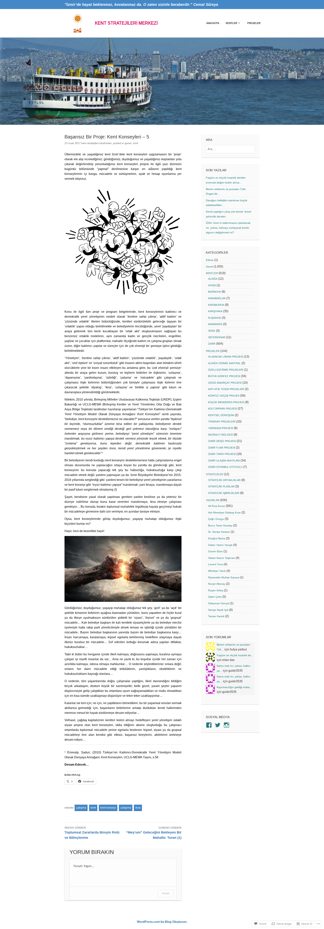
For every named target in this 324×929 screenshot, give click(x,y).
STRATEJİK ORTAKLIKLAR (224, 480)
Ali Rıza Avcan (216, 505)
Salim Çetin (215, 596)
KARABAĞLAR (217, 298)
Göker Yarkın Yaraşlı (220, 544)
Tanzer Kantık (216, 616)
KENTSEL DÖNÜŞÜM (221, 415)
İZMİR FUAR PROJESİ (221, 447)
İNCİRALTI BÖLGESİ (220, 434)
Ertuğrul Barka (216, 538)
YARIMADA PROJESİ (220, 428)
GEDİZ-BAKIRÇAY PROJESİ (225, 382)
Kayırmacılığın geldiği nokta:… (235, 687)
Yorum (166, 893)
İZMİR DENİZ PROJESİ (222, 441)
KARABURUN (216, 304)
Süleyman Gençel (218, 603)
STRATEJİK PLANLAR (221, 486)
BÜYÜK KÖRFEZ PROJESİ (224, 376)
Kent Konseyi (108, 807)
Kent (93, 807)
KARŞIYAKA (215, 311)
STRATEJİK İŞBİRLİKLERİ (223, 493)
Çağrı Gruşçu (216, 518)
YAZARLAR (212, 500)
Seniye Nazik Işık (218, 609)
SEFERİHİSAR (216, 337)
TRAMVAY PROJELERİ (222, 421)
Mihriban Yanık (217, 570)
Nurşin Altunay (216, 583)
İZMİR (135, 143)
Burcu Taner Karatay (220, 525)
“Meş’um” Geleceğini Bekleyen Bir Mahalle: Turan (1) (154, 833)
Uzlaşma (125, 807)
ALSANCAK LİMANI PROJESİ (225, 356)
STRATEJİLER (214, 474)
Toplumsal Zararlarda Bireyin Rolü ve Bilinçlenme (91, 833)
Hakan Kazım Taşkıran (221, 557)
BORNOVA (214, 291)
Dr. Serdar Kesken (219, 531)
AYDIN (212, 285)
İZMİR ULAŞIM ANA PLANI (224, 460)
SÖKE (211, 330)
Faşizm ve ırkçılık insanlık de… (235, 655)
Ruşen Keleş (215, 590)
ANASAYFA (212, 23)
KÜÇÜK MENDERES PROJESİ (226, 402)
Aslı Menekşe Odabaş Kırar (224, 512)
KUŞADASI (214, 317)
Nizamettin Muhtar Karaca (223, 577)
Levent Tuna (215, 564)
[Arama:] (230, 149)
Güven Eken (215, 551)
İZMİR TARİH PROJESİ (222, 453)
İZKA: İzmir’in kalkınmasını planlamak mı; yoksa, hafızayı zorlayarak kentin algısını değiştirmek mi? (228, 227)
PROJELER (253, 23)
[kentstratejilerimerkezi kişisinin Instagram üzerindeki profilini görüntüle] (227, 725)
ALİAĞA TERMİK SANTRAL (224, 363)
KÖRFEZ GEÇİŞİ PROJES (223, 395)
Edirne (210, 260)
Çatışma (81, 807)
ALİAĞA (213, 278)
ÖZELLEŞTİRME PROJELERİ (225, 369)
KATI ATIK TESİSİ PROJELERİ (226, 389)
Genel (128, 143)
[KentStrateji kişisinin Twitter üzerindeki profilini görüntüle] (218, 725)
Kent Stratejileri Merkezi (126, 23)
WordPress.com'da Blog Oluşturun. (162, 921)
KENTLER (231, 23)
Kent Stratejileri (90, 143)
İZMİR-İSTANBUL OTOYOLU (225, 466)
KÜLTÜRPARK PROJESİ (222, 408)
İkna (137, 807)
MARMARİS (215, 324)
